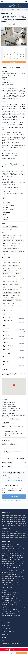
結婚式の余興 (17, 292)
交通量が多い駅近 (7, 248)
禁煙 (4, 237)
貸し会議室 (7, 9)
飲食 (13, 303)
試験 (15, 268)
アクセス (18, 67)
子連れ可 (21, 235)
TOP (2, 9)
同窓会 (20, 287)
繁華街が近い (6, 251)
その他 (19, 306)
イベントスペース (7, 229)
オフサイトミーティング (12, 260)
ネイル (4, 289)
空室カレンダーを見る (14, 62)
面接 (21, 260)
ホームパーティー (17, 281)
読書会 (14, 276)
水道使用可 (13, 251)
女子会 (4, 281)
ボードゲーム (6, 279)
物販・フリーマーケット (8, 300)
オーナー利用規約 (6, 625)
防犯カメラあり (6, 243)
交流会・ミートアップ (17, 262)
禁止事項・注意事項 (7, 463)
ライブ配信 (5, 295)
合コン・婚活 (14, 287)
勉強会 (9, 276)
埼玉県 (12, 9)
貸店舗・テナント (14, 297)
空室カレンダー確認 (21, 653)
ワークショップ (18, 273)
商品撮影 (10, 289)
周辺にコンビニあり (17, 248)
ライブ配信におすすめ (8, 254)
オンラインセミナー (7, 268)
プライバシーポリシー (7, 628)
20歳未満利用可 (19, 240)
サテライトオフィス (7, 270)
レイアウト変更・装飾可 (8, 240)
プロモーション (6, 303)
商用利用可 (13, 246)
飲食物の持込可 (10, 237)
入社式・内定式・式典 (8, 273)
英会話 (4, 276)
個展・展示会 (19, 300)
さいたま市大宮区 (19, 9)
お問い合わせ (14, 496)
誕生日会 (5, 284)
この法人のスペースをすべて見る (13, 480)
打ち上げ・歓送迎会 (13, 284)
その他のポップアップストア (9, 306)
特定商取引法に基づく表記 (8, 631)
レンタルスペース (14, 226)
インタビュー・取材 (14, 295)
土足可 (4, 235)
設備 (11, 67)
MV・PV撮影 (5, 297)
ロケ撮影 (16, 289)
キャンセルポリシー (7, 466)
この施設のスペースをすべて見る (13, 478)
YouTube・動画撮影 (7, 292)
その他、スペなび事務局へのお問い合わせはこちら (14, 500)
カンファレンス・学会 (18, 270)
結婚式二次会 (6, 287)
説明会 (9, 265)
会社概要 (4, 637)
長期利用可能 (21, 251)
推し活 (22, 279)
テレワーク (20, 268)
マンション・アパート (17, 243)
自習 (19, 276)
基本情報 (5, 67)
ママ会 (9, 281)
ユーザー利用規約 (6, 622)
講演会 (4, 265)
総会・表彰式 (16, 265)
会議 (4, 260)
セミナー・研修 (6, 262)
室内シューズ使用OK (12, 235)
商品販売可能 (6, 246)
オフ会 (12, 279)
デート (17, 279)
